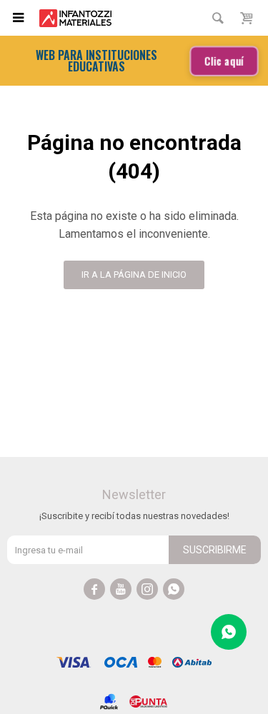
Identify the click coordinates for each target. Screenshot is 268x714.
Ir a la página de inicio (134, 274)
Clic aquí (224, 61)
